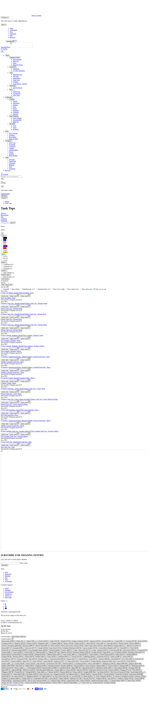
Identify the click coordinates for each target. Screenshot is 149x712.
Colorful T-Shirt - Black (8, 383)
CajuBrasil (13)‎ (8, 264)
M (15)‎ (5, 258)
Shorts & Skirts (18, 65)
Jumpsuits (13, 67)
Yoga (14, 127)
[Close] (2, 51)
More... (12, 89)
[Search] (16, 41)
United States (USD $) (18, 636)
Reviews (12, 37)
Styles (3, 270)
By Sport (12, 124)
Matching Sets (17, 74)
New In (3, 213)
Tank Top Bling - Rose (8, 298)
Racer (15, 109)
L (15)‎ (5, 260)
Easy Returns (9, 592)
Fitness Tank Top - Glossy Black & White (14, 404)
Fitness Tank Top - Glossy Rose (11, 394)
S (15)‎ (5, 256)
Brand (3, 262)
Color (3, 236)
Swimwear (13, 86)
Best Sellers (12, 137)
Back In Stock (13, 139)
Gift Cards (16, 95)
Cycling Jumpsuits (19, 71)
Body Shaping (14, 116)
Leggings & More (15, 57)
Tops (11, 72)
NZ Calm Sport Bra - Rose (9, 415)
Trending (12, 135)
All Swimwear (17, 88)
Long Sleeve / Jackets (20, 84)
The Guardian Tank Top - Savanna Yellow (14, 436)
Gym (14, 126)
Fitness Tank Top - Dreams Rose (11, 319)
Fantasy (15, 105)
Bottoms (11, 165)
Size (3, 254)
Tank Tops (16, 80)
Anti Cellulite (17, 118)
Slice (14, 107)
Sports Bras (16, 78)
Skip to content (36, 15)
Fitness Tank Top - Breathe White (11, 308)
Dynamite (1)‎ (7, 268)
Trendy (15, 101)
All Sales (12, 159)
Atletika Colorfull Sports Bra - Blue (12, 362)
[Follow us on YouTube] (6, 608)
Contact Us (8, 594)
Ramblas (16, 110)
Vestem (11, 154)
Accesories (8, 581)
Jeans (14, 63)
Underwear (16, 92)
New (11, 32)
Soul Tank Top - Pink (8, 447)
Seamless (16, 112)
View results (5, 279)
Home (7, 201)
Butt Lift (15, 61)
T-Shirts (15, 82)
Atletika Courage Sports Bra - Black (12, 426)
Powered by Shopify (16, 685)
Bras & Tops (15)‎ (8, 277)
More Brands (13, 155)
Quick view (5, 296)
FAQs (7, 588)
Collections (13, 30)
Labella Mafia (13, 150)
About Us (8, 595)
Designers (13, 34)
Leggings (4, 219)
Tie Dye (15, 114)
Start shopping (5, 194)
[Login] (3, 49)
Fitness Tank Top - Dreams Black (11, 330)
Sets (2, 217)
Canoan (11, 148)
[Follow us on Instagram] (5, 607)
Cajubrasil (12, 146)
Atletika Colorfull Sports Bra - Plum (12, 372)
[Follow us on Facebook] (5, 604)
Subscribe (5, 565)
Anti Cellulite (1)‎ (8, 273)
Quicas (11, 152)
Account (5, 174)
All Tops (16, 76)
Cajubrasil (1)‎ (7, 266)
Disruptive (16, 103)
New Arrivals (13, 133)
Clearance (12, 163)
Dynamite (12, 144)
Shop (11, 28)
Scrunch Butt (17, 120)
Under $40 (12, 161)
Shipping (8, 590)
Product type (5, 275)
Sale (11, 35)
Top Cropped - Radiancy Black (11, 351)
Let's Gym (12, 143)
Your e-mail (23, 563)
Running (16, 129)
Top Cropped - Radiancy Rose (10, 340)
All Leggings (17, 59)
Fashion (12, 99)
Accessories (17, 93)
